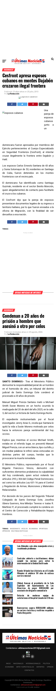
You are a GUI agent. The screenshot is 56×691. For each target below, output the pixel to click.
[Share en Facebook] (12, 104)
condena (34, 529)
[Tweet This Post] (22, 104)
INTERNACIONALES (33, 663)
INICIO (8, 663)
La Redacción (13, 94)
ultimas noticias (20, 531)
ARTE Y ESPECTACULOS (25, 667)
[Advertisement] (28, 28)
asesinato (15, 529)
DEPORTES (40, 667)
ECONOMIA (9, 667)
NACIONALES (18, 663)
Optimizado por (27, 687)
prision (6, 531)
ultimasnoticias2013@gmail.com (34, 648)
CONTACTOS (29, 670)
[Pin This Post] (33, 104)
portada (44, 529)
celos (25, 529)
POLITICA (46, 663)
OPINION (50, 667)
